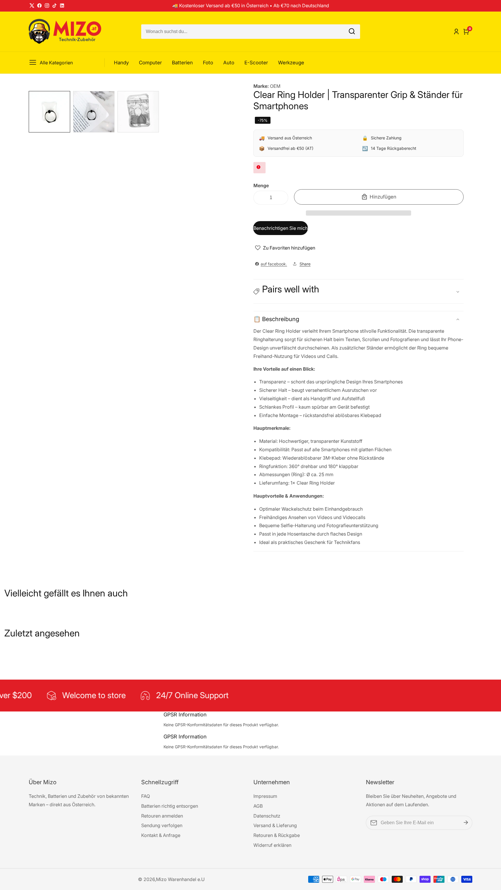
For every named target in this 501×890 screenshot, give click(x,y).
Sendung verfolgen (161, 825)
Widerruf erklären (272, 845)
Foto (208, 62)
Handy (121, 62)
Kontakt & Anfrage (160, 835)
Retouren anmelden (162, 816)
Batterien (182, 62)
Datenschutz (266, 816)
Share (305, 263)
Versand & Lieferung (275, 825)
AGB (258, 806)
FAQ (145, 796)
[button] (358, 213)
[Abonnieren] (466, 822)
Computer (150, 62)
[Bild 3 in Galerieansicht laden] (138, 111)
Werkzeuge (291, 62)
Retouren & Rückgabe (276, 835)
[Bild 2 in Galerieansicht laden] (94, 111)
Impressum (265, 796)
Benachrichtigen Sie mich (280, 228)
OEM (275, 86)
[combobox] (250, 31)
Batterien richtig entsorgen (169, 806)
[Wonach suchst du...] (351, 31)
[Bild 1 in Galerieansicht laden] (49, 111)
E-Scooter (256, 62)
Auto (228, 62)
